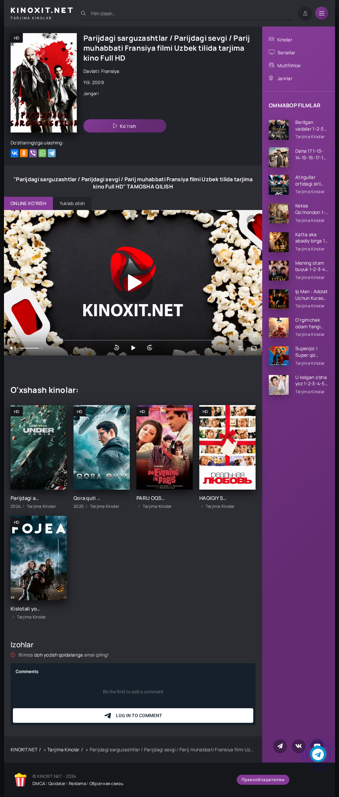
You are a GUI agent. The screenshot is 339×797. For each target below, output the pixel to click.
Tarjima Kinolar (63, 749)
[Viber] (33, 153)
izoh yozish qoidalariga (59, 655)
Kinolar (284, 39)
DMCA (38, 783)
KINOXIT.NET (24, 749)
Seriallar (286, 52)
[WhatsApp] (42, 153)
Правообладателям (263, 779)
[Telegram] (52, 153)
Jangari (91, 93)
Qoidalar (57, 783)
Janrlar (284, 78)
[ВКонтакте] (15, 153)
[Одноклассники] (24, 153)
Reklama (77, 783)
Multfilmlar (289, 65)
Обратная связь (106, 783)
